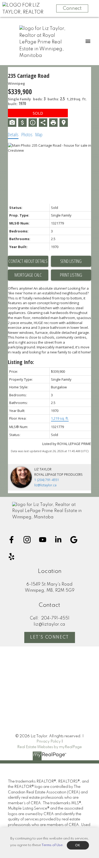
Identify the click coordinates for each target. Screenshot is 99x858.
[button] (11, 539)
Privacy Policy (48, 741)
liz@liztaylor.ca (45, 485)
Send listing (71, 261)
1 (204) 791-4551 (46, 480)
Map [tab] (39, 134)
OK (78, 845)
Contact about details (28, 261)
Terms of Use (52, 845)
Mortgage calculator (28, 275)
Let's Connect (49, 637)
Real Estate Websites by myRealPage (49, 747)
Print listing (71, 275)
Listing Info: (21, 362)
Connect (72, 8)
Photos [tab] (26, 134)
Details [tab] (13, 134)
